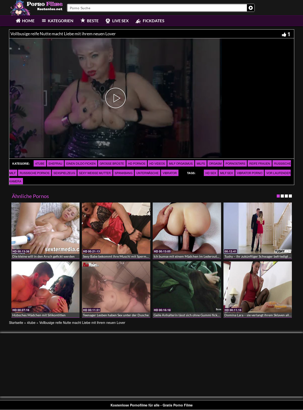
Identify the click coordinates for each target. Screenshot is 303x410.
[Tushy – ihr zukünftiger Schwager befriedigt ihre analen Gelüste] (257, 228)
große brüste (112, 163)
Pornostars (235, 163)
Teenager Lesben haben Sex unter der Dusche (116, 315)
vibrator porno (249, 173)
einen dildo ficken (81, 163)
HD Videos (157, 163)
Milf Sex (226, 173)
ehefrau (55, 163)
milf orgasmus (181, 163)
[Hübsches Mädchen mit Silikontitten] (45, 287)
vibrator (170, 173)
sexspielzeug (64, 173)
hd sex (210, 173)
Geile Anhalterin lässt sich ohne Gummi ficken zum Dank (195, 315)
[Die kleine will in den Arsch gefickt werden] (45, 228)
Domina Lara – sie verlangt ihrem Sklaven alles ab (260, 315)
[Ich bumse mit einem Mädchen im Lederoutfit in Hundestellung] (187, 228)
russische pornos (34, 173)
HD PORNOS (136, 163)
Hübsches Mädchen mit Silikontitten (39, 315)
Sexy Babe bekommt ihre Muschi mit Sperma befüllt (120, 256)
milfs (201, 163)
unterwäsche (147, 173)
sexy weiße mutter (95, 173)
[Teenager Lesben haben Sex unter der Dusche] (116, 287)
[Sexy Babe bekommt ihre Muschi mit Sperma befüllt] (116, 228)
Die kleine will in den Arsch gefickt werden (43, 256)
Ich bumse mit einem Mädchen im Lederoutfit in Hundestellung (200, 256)
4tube (40, 163)
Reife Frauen (259, 163)
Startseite (16, 322)
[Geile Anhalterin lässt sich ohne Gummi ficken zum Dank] (187, 287)
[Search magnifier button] (250, 8)
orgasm (215, 163)
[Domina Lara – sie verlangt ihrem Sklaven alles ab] (257, 287)
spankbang (123, 173)
